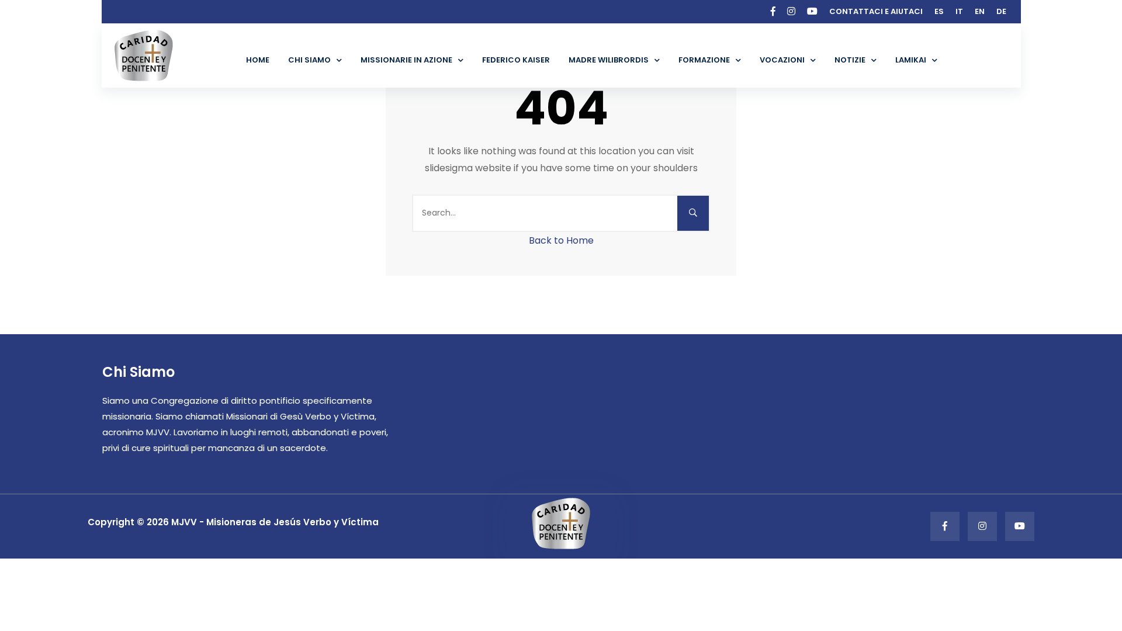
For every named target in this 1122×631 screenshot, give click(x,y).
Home (257, 59)
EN (980, 11)
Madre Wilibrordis (609, 59)
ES (939, 11)
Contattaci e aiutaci (876, 11)
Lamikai (910, 59)
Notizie (849, 59)
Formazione (704, 59)
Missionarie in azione (406, 59)
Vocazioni (782, 59)
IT (959, 11)
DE (1001, 11)
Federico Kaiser (516, 59)
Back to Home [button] (561, 240)
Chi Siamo (309, 59)
